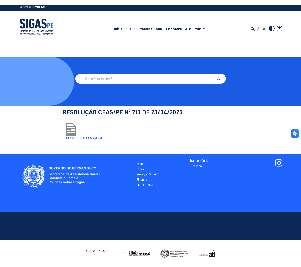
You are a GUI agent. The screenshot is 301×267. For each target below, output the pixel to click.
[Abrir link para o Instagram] (278, 163)
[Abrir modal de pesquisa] (252, 29)
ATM (188, 29)
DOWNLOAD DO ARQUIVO (84, 138)
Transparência (199, 160)
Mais (198, 29)
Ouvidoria (196, 166)
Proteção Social (151, 29)
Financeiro (174, 29)
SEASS (131, 29)
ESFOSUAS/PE (146, 185)
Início (118, 29)
